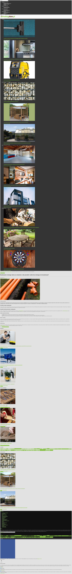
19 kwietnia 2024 (5, 385)
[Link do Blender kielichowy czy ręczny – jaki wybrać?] (7, 382)
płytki (25, 450)
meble (48, 448)
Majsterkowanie (7, 445)
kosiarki (35, 535)
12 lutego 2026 (8, 81)
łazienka (51, 450)
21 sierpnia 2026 (8, 186)
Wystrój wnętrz (4, 526)
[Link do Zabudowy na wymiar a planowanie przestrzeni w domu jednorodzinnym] (19, 183)
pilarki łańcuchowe (18, 450)
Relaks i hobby (4, 524)
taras (37, 450)
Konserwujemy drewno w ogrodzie (9, 248)
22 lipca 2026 (8, 144)
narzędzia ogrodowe (65, 535)
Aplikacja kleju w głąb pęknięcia (5, 424)
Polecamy (1, 348)
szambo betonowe (2, 325)
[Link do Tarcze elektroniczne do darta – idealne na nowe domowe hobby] (19, 267)
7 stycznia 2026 (8, 249)
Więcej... (38, 558)
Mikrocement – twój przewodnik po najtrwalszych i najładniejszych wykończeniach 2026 (17, 59)
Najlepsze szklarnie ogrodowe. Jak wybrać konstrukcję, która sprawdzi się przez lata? (13, 507)
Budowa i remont (9, 271)
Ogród (6, 450)
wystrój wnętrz (48, 450)
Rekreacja (3, 523)
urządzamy (43, 450)
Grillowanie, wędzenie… (5, 516)
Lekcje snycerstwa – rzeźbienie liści (6, 443)
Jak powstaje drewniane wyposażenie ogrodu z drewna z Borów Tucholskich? (16, 122)
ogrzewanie (3, 450)
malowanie (45, 535)
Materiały (3, 518)
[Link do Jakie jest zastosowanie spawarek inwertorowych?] (19, 78)
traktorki (39, 450)
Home (1, 271)
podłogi (21, 450)
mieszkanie (56, 535)
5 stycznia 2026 (8, 270)
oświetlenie (13, 450)
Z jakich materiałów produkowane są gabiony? (11, 101)
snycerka (33, 450)
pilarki (15, 450)
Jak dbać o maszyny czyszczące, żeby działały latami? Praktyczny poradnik (15, 38)
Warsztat (3, 525)
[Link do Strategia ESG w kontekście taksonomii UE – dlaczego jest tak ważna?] (7, 363)
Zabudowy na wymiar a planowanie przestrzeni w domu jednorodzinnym (15, 185)
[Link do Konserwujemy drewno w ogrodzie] (19, 246)
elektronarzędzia (18, 448)
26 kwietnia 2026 (5, 347)
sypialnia (35, 450)
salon (30, 450)
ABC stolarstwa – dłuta (4, 405)
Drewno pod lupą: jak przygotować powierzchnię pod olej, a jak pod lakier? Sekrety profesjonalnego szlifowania (21, 227)
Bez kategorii (3, 513)
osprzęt (10, 450)
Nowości (3, 271)
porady (23, 450)
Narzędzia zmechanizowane (5, 520)
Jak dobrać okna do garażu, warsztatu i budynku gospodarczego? (14, 164)
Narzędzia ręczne (7, 407)
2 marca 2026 (8, 60)
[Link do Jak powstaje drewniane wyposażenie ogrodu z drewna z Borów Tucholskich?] (19, 120)
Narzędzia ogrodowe (4, 519)
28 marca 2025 (5, 366)
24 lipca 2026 (8, 123)
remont (27, 450)
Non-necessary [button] (2, 570)
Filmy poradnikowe (2, 407)
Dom (6, 271)
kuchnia (38, 448)
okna (8, 450)
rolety (29, 450)
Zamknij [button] (41, 558)
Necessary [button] (1, 567)
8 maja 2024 (5, 278)
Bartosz (5, 60)
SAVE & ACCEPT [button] (2, 573)
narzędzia (59, 535)
